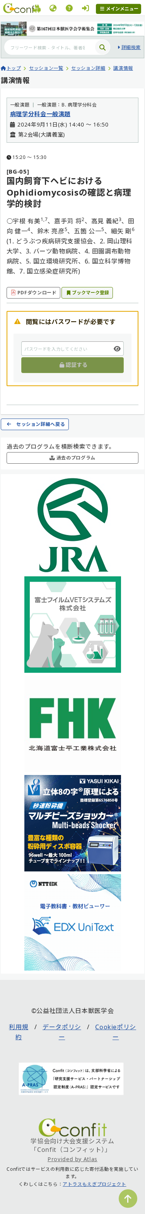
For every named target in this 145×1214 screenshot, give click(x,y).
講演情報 (123, 68)
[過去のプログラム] (37, 9)
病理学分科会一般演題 (40, 114)
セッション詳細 (88, 68)
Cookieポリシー (115, 1032)
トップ (14, 68)
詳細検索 (131, 47)
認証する (76, 364)
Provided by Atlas (72, 1159)
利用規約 (18, 1032)
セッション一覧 (46, 68)
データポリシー (62, 1032)
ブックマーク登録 (90, 292)
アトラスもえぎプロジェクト (94, 1184)
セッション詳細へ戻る (40, 424)
